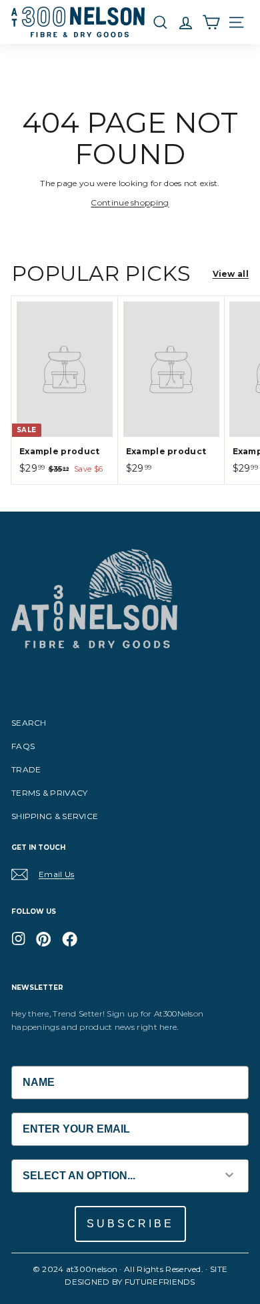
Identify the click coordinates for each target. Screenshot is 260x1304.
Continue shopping (130, 202)
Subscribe (130, 1223)
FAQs (23, 746)
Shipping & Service (54, 816)
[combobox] (111, 1176)
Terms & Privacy (49, 793)
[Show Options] (229, 1176)
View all (231, 274)
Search (29, 723)
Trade (26, 769)
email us (56, 874)
